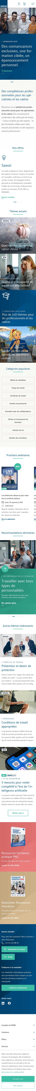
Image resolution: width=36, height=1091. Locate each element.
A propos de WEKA (9, 1025)
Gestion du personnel (18, 403)
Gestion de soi (18, 430)
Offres (4, 1039)
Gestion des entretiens (18, 438)
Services (5, 1046)
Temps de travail (18, 388)
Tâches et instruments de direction (18, 421)
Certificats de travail (18, 396)
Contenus (5, 1032)
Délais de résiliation (18, 380)
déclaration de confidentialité (13, 1072)
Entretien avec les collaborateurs (18, 411)
